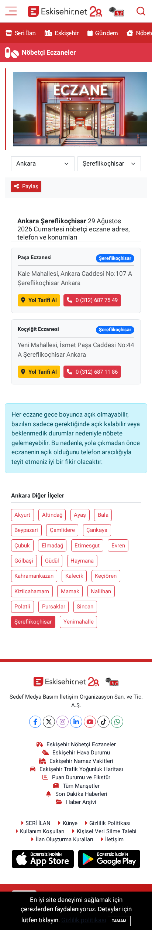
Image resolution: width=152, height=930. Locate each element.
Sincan (85, 606)
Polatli (22, 606)
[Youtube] (90, 722)
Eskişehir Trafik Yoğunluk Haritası (81, 769)
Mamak (70, 591)
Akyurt (22, 515)
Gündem (106, 33)
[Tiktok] (103, 722)
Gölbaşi (23, 560)
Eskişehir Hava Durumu (81, 752)
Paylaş (30, 186)
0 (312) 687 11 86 (97, 372)
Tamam (119, 921)
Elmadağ (52, 545)
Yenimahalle (78, 621)
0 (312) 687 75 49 (97, 300)
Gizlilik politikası (83, 920)
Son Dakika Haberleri (81, 794)
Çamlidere (62, 530)
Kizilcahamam (31, 591)
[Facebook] (35, 722)
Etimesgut (87, 545)
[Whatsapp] (117, 722)
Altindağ (52, 515)
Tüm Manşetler (81, 786)
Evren (118, 545)
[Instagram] (62, 722)
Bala (103, 515)
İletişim (114, 839)
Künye (70, 823)
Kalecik (74, 576)
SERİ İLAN (38, 823)
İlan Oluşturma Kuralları (64, 839)
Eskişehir (66, 33)
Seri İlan (25, 33)
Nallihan (101, 591)
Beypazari (26, 530)
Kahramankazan (33, 576)
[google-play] (109, 860)
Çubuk (22, 545)
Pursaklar (53, 606)
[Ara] (141, 11)
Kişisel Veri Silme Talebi (107, 831)
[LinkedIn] (76, 722)
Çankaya (96, 530)
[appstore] (43, 860)
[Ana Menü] (11, 10)
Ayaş (80, 515)
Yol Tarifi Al (42, 300)
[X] (49, 722)
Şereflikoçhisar (33, 621)
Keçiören (106, 576)
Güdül (52, 560)
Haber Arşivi (81, 802)
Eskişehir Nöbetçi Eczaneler (81, 744)
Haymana (82, 560)
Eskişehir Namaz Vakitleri (81, 761)
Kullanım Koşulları (42, 831)
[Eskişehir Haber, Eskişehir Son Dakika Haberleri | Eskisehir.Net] (76, 11)
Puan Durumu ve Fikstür (81, 777)
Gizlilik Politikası (110, 823)
